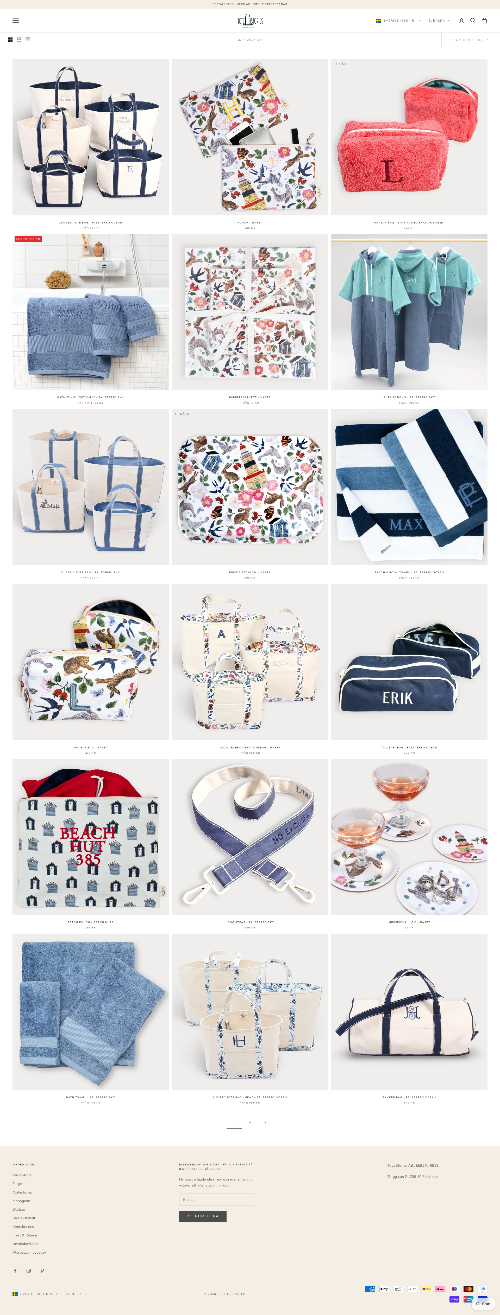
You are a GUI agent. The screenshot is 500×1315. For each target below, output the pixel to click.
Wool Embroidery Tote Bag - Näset (250, 747)
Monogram (21, 1200)
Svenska (436, 20)
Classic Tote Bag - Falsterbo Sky (90, 572)
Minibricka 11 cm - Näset (409, 922)
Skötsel (18, 1209)
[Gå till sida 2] (265, 1123)
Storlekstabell (23, 1218)
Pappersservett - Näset (250, 397)
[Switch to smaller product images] (19, 40)
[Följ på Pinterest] (42, 1270)
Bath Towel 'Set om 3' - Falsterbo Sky (90, 397)
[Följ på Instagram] (28, 1270)
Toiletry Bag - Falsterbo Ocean (409, 747)
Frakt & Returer (25, 1235)
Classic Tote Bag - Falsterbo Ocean (90, 222)
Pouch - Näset (250, 222)
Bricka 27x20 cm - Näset (250, 572)
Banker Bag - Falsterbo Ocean (409, 1097)
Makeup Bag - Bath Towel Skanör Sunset (409, 222)
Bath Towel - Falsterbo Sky (90, 1097)
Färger (17, 1183)
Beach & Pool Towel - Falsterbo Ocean (409, 572)
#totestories (22, 1192)
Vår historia (21, 1175)
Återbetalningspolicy (29, 1252)
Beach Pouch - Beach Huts (91, 922)
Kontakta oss (23, 1226)
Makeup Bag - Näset (90, 747)
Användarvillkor (25, 1243)
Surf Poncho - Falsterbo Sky (409, 397)
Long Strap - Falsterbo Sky (250, 922)
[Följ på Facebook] (15, 1270)
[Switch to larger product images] (10, 40)
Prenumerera (203, 1216)
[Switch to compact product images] (28, 40)
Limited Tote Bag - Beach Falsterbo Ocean (250, 1097)
